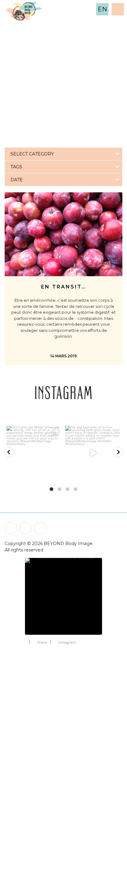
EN (102, 9)
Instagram (67, 642)
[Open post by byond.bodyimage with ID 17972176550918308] (93, 453)
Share (42, 642)
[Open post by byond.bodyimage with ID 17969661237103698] (34, 453)
